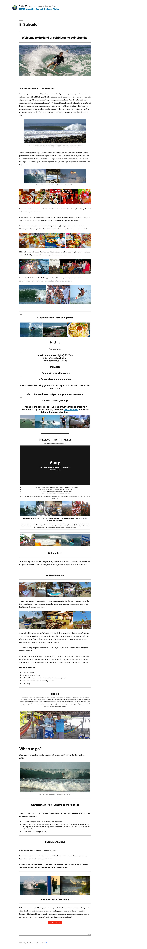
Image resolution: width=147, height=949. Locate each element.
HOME (22, 9)
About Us (30, 9)
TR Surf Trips (25, 6)
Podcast (48, 9)
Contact (39, 9)
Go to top (88, 934)
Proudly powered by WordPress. (36, 943)
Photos (56, 9)
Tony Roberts (71, 409)
